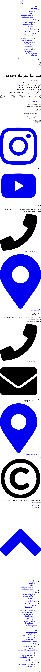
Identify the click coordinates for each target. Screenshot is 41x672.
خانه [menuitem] (36, 578)
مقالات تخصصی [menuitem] (28, 646)
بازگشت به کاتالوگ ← (34, 80)
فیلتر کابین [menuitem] (30, 637)
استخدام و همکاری (31, 53)
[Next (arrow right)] (38, 671)
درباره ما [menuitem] (34, 605)
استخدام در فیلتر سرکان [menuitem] (25, 664)
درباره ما (34, 33)
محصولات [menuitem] (34, 580)
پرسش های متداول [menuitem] (31, 601)
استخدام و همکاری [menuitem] (31, 625)
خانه (36, 6)
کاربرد (35, 101)
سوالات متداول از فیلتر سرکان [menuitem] (27, 650)
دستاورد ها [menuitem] (30, 659)
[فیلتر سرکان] (20, 2)
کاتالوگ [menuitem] (35, 581)
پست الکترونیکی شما (34, 117)
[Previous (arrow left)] (40, 671)
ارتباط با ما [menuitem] (30, 666)
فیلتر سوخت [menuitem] (29, 639)
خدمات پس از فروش (30, 31)
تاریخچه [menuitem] (31, 653)
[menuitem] (16, 584)
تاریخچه (34, 507)
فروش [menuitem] (35, 590)
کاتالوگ (35, 9)
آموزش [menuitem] (35, 592)
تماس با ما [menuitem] (34, 627)
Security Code (36, 120)
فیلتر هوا (32, 85)
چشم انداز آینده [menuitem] (28, 661)
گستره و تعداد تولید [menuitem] (27, 655)
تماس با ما (34, 55)
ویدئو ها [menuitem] (31, 648)
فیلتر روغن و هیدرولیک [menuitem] (26, 635)
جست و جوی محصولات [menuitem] (29, 641)
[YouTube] (18, 202)
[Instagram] (18, 167)
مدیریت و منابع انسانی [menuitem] (26, 657)
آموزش (35, 20)
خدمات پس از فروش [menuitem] (30, 603)
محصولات (34, 8)
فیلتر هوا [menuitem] (30, 633)
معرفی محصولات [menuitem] (31, 632)
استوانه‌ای (19, 85)
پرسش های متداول (31, 29)
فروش (35, 18)
